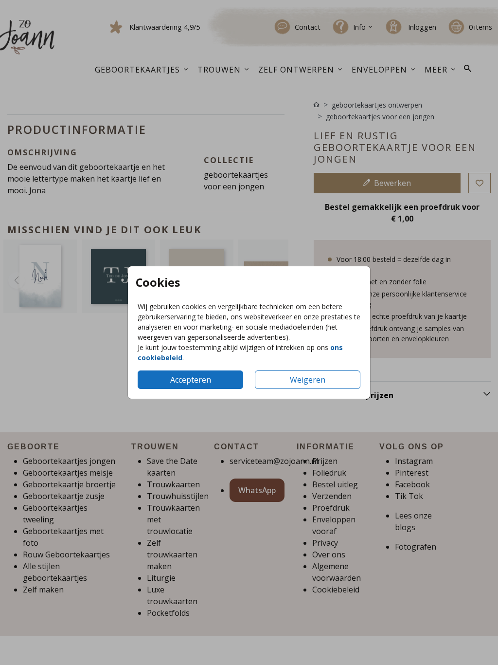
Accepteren (190, 379)
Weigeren (307, 379)
